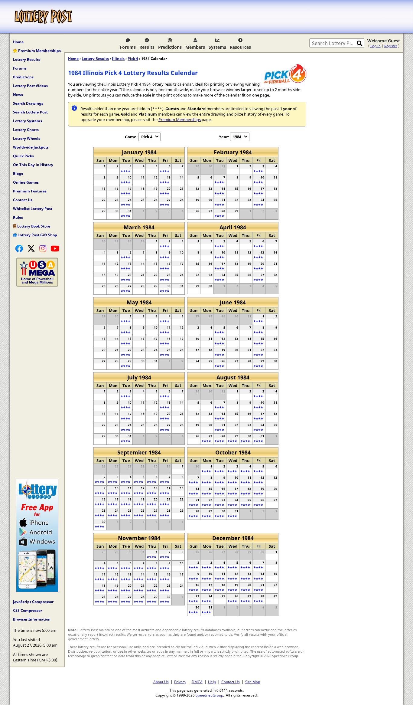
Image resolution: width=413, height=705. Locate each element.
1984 (237, 136)
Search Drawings (28, 103)
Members (195, 47)
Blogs (18, 173)
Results (146, 47)
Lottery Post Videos (30, 85)
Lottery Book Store (33, 226)
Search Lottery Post (30, 112)
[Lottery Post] (43, 17)
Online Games (26, 182)
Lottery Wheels (26, 138)
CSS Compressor (27, 610)
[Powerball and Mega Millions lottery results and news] (37, 285)
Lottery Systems (27, 120)
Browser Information (31, 619)
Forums (128, 47)
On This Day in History (33, 164)
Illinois (118, 58)
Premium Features (30, 191)
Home (18, 41)
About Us (161, 681)
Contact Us (22, 199)
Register (390, 46)
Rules (18, 217)
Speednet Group (209, 695)
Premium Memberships (39, 50)
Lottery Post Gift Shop (37, 235)
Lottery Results (26, 59)
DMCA (197, 681)
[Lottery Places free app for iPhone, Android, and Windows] (37, 590)
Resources (240, 47)
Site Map (252, 681)
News (18, 94)
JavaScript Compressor (33, 601)
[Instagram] (42, 248)
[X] (31, 248)
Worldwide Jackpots (31, 147)
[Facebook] (19, 248)
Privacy (180, 681)
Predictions (170, 47)
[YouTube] (54, 248)
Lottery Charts (26, 129)
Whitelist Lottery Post (32, 208)
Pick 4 (133, 58)
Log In (375, 46)
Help (212, 681)
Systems (217, 47)
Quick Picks (23, 156)
